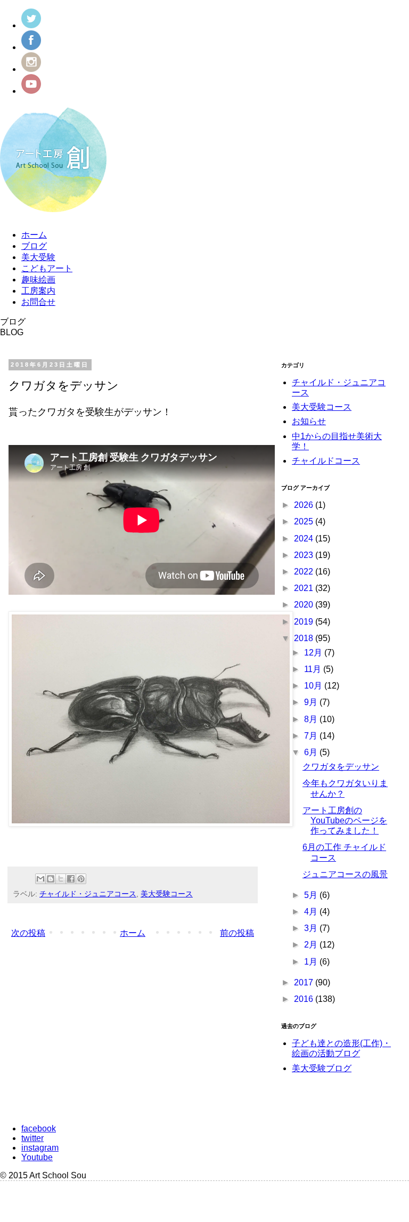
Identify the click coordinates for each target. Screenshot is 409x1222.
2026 (304, 504)
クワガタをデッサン (340, 766)
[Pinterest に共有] (81, 878)
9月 (312, 702)
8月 (312, 719)
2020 (304, 604)
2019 (304, 621)
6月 (312, 752)
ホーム (34, 234)
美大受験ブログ (321, 1068)
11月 (313, 669)
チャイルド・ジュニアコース (87, 893)
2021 (304, 588)
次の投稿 (28, 932)
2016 (304, 999)
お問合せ (38, 301)
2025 (304, 521)
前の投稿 (237, 932)
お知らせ (309, 421)
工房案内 (38, 290)
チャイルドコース (326, 460)
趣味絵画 (38, 279)
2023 (304, 555)
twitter (32, 1138)
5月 (312, 895)
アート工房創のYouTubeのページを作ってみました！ (344, 820)
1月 (312, 961)
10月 (314, 685)
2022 (304, 571)
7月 (312, 735)
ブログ (34, 245)
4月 (312, 911)
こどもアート (46, 268)
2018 (304, 638)
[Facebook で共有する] (71, 878)
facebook (38, 1128)
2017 (304, 982)
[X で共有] (60, 878)
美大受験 (38, 257)
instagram (40, 1147)
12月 (314, 652)
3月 (312, 928)
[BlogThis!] (50, 878)
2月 (312, 944)
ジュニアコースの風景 (345, 874)
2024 (304, 538)
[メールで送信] (40, 878)
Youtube (37, 1157)
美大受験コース (167, 893)
